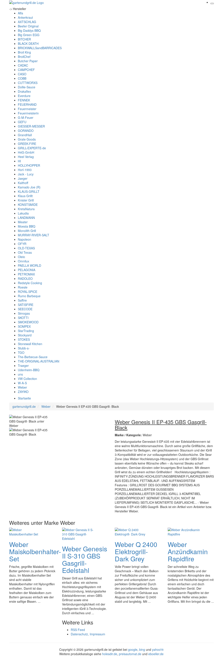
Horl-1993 (25, 170)
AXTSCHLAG (27, 22)
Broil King (24, 52)
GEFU (22, 122)
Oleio (21, 257)
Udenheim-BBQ (28, 370)
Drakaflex (24, 91)
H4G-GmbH (26, 152)
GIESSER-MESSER (31, 126)
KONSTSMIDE (28, 204)
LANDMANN (26, 217)
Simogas (24, 313)
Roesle (22, 287)
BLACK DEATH (28, 43)
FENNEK (24, 100)
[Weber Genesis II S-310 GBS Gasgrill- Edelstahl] (79, 534)
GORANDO (26, 130)
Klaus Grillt (25, 196)
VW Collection (27, 378)
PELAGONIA (26, 270)
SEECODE (25, 309)
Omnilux (23, 261)
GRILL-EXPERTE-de (32, 148)
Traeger (23, 365)
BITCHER (24, 39)
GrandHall (25, 135)
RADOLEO (25, 278)
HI (19, 161)
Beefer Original (28, 26)
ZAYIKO (23, 391)
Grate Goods (27, 139)
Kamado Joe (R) (29, 187)
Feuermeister (27, 109)
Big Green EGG (28, 35)
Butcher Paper (28, 61)
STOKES (24, 339)
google (132, 649)
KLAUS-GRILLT (28, 191)
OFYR (22, 244)
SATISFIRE (25, 304)
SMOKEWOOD (28, 322)
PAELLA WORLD (29, 265)
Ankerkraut (25, 17)
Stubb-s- (24, 348)
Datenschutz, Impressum (88, 634)
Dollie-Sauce (26, 87)
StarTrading (26, 331)
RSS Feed (78, 629)
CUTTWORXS (27, 83)
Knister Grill (26, 200)
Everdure (24, 96)
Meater (23, 222)
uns (20, 374)
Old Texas (25, 252)
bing (142, 649)
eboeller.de (156, 654)
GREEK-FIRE (27, 143)
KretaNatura (26, 209)
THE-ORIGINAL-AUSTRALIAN (38, 361)
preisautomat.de (130, 654)
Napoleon (24, 239)
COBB (22, 78)
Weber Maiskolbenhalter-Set (35, 551)
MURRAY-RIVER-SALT (33, 235)
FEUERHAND (27, 104)
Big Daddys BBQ (29, 30)
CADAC (23, 65)
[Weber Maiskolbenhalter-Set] (26, 531)
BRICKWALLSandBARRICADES (40, 48)
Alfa (20, 13)
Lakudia (23, 213)
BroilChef (24, 56)
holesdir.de (109, 654)
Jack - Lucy (26, 174)
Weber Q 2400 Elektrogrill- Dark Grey (136, 551)
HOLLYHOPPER (29, 165)
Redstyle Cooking (30, 283)
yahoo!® (158, 649)
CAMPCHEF (26, 69)
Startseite (24, 398)
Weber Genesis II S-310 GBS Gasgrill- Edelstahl (84, 559)
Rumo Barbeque (29, 296)
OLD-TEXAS (26, 248)
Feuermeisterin (28, 113)
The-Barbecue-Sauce (32, 357)
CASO (22, 74)
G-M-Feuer (25, 117)
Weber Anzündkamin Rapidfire (188, 551)
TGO (21, 352)
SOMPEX (24, 326)
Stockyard (25, 335)
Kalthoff (23, 183)
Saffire (22, 300)
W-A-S (22, 383)
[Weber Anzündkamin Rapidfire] (185, 531)
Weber (22, 387)
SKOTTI (23, 317)
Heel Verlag (26, 156)
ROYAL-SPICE (27, 291)
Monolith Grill (27, 230)
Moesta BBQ (26, 226)
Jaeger (22, 178)
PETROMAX (26, 274)
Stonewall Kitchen (30, 344)
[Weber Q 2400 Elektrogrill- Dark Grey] (132, 531)
